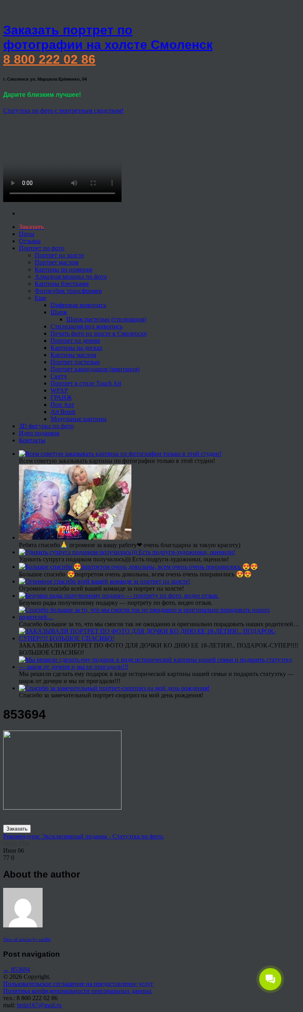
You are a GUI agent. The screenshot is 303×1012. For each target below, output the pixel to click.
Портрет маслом (57, 262)
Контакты (32, 440)
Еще (40, 298)
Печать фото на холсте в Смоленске (98, 333)
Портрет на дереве (75, 340)
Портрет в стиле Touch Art (85, 383)
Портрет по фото (41, 248)
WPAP (59, 390)
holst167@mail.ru (39, 1005)
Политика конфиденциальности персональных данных (77, 990)
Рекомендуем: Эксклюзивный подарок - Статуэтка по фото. (83, 836)
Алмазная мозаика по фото (71, 276)
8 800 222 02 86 (49, 59)
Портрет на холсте (59, 255)
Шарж (58, 312)
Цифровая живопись (78, 305)
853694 (16, 969)
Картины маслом (73, 354)
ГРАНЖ (61, 397)
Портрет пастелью (75, 362)
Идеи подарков (39, 433)
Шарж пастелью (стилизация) (106, 319)
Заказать (17, 829)
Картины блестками (62, 283)
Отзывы (30, 241)
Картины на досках (76, 347)
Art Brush (62, 411)
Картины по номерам (63, 269)
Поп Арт (62, 404)
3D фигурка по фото (46, 426)
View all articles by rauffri (26, 939)
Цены (26, 233)
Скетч (58, 376)
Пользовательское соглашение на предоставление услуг (78, 983)
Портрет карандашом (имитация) (95, 369)
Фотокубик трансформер (68, 290)
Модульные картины (78, 418)
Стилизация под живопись (86, 326)
